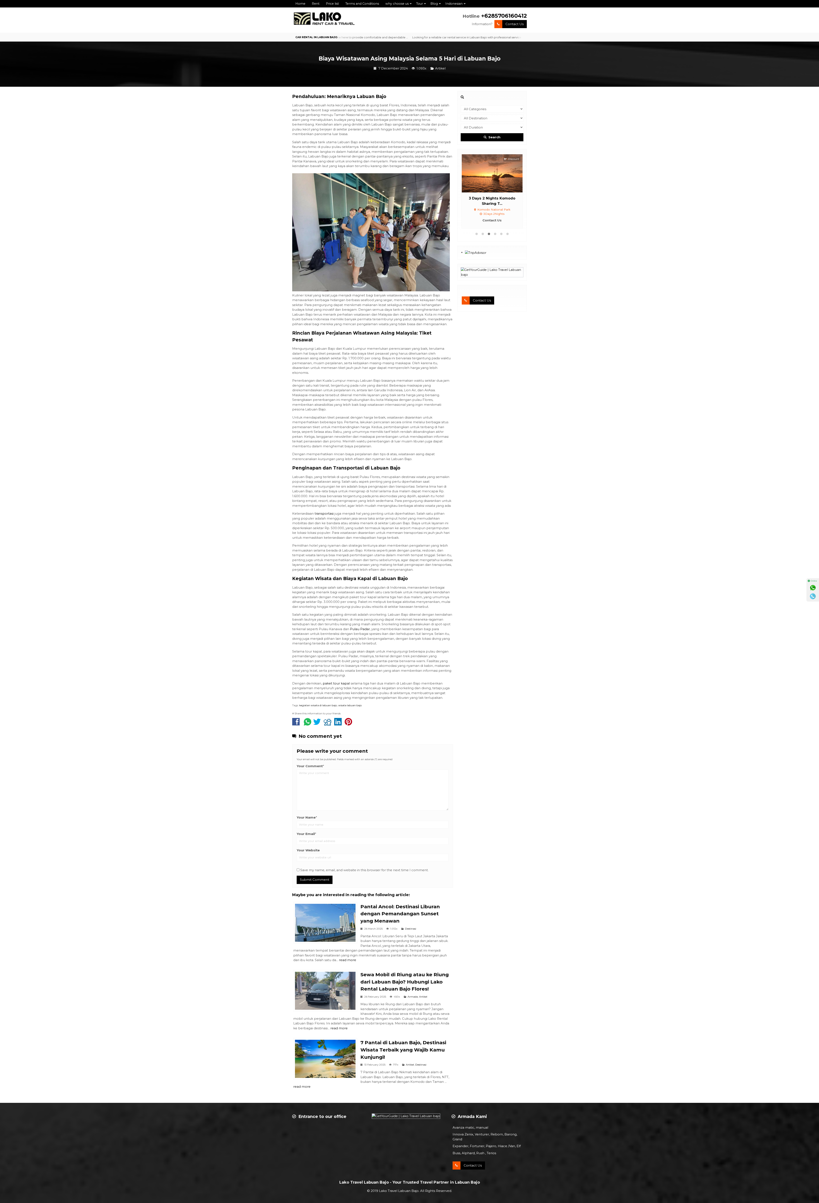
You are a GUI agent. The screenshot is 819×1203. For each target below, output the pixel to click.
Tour (419, 4)
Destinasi (410, 928)
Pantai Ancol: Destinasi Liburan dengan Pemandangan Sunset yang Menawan (400, 914)
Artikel (440, 68)
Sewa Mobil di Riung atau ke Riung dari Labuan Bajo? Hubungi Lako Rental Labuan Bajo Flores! (404, 982)
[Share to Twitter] (318, 724)
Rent (315, 4)
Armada (413, 996)
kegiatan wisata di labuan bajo (318, 705)
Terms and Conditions (362, 4)
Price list (332, 4)
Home (300, 4)
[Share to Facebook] (297, 724)
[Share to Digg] (328, 724)
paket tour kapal (337, 683)
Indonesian (454, 4)
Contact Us (514, 24)
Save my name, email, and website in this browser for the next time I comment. (364, 870)
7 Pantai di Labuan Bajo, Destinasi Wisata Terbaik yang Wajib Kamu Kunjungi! (403, 1050)
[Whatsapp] (812, 588)
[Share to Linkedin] (339, 724)
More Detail (496, 173)
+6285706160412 (504, 15)
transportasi (324, 513)
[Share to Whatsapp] (307, 724)
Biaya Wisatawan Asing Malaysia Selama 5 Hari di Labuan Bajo (410, 58)
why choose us (397, 4)
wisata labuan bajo (350, 705)
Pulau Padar (360, 629)
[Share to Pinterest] (349, 724)
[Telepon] (812, 596)
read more (347, 960)
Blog (434, 4)
